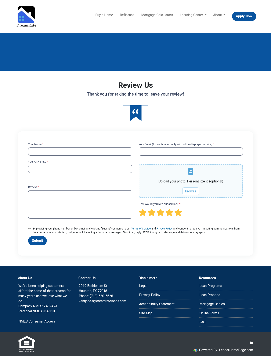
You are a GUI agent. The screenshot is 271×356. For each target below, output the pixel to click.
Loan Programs (210, 286)
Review (33, 187)
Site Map (145, 313)
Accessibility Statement (156, 304)
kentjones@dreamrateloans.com (102, 301)
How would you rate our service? (159, 204)
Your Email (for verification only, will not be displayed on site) (176, 144)
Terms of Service (141, 228)
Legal (143, 286)
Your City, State (38, 161)
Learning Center (192, 15)
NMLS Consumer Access (37, 321)
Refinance (127, 15)
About (218, 15)
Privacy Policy (164, 228)
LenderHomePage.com (236, 350)
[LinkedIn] (251, 342)
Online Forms (209, 313)
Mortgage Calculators (157, 15)
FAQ (202, 322)
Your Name (35, 144)
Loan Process (209, 295)
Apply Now (244, 16)
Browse (190, 191)
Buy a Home (104, 15)
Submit (37, 241)
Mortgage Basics (212, 304)
